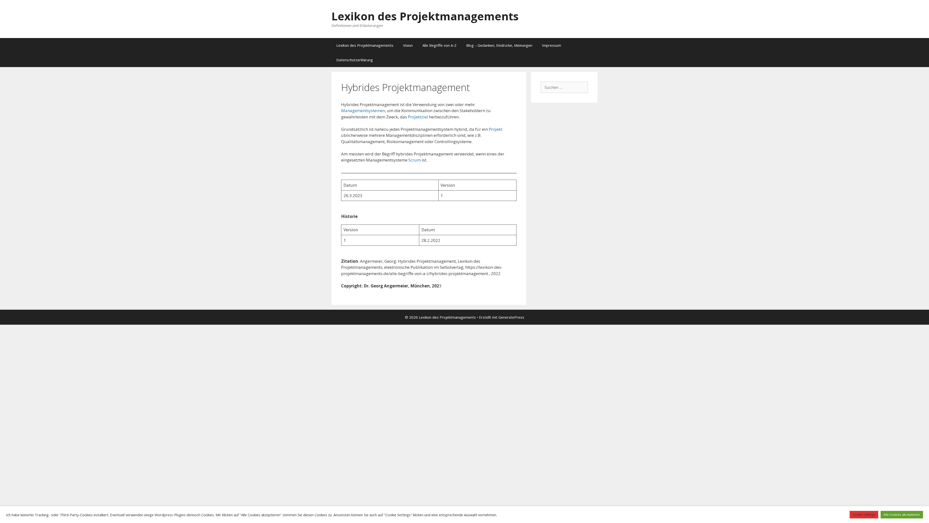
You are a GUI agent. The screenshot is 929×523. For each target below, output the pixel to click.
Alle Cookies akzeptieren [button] (902, 514)
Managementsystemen (363, 110)
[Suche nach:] (564, 87)
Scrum (415, 160)
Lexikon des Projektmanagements (425, 16)
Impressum (551, 45)
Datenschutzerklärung (354, 59)
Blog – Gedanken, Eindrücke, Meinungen (499, 45)
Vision (408, 45)
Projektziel (418, 117)
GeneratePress (511, 317)
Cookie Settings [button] (864, 514)
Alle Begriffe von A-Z (439, 45)
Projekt (495, 129)
